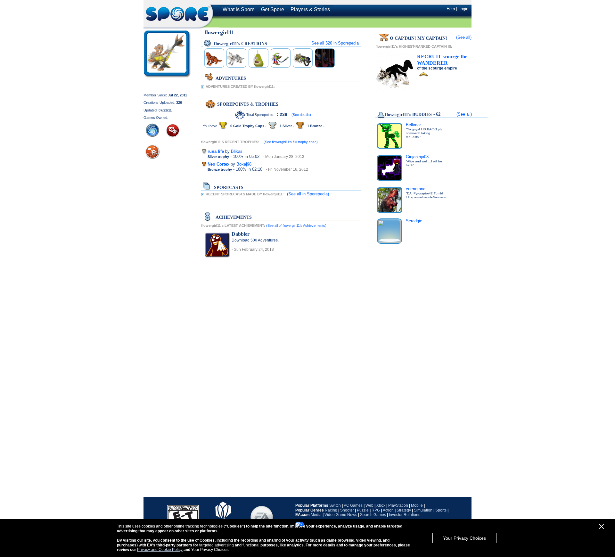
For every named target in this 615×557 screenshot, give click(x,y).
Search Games (373, 514)
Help (451, 8)
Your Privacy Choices (464, 538)
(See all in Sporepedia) (308, 194)
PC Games (353, 505)
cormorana (415, 188)
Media (316, 514)
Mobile (417, 505)
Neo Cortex (218, 164)
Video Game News (340, 514)
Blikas (236, 151)
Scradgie (414, 220)
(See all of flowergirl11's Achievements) (296, 225)
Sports (441, 510)
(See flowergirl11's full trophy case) (291, 142)
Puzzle (363, 510)
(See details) (301, 115)
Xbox (380, 505)
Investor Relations (404, 514)
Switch (335, 505)
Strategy (404, 510)
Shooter (347, 510)
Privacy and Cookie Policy (160, 549)
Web (369, 505)
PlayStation (398, 505)
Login (463, 8)
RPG (376, 510)
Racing (331, 510)
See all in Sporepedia (335, 43)
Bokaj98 (243, 164)
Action (388, 510)
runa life (216, 151)
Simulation (423, 510)
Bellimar (413, 124)
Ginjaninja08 (417, 156)
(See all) (464, 37)
